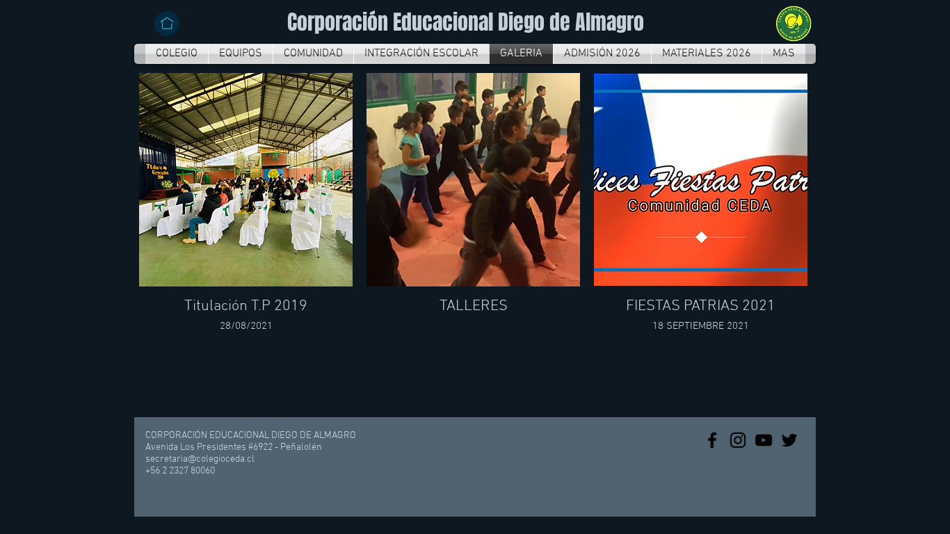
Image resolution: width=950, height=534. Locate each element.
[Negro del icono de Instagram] (737, 440)
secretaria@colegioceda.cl (200, 459)
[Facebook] (712, 440)
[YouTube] (763, 440)
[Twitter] (789, 440)
